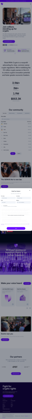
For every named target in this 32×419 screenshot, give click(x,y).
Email (2, 200)
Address (17, 200)
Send (16, 228)
